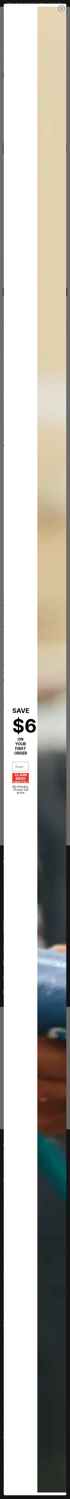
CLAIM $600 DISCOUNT (20, 778)
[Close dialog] (61, 8)
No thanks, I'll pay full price (21, 789)
